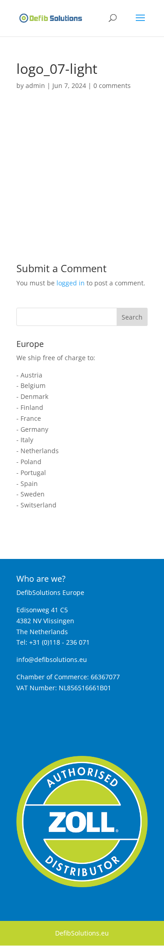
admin (35, 85)
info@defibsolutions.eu (51, 659)
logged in (70, 283)
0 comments (112, 85)
